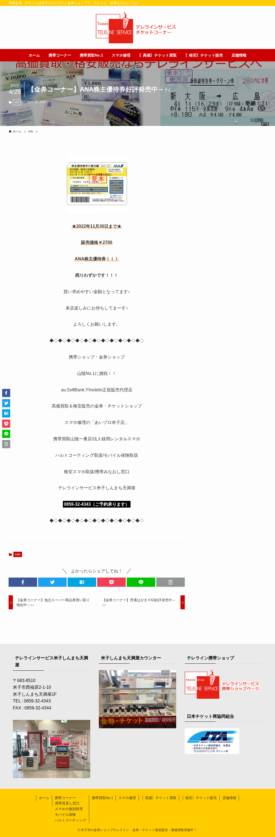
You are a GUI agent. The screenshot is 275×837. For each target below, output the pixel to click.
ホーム (44, 798)
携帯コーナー (65, 798)
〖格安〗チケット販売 (199, 798)
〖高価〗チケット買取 (159, 798)
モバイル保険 (65, 815)
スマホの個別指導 (69, 809)
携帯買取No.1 (102, 798)
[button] (23, 582)
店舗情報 (229, 798)
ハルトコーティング (70, 820)
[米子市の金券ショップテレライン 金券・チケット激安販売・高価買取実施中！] (137, 28)
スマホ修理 (127, 798)
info (17, 102)
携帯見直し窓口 (67, 803)
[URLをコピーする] (170, 582)
